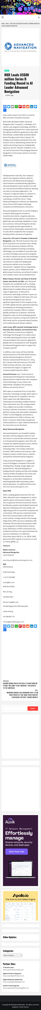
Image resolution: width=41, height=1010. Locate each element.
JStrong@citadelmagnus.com (13, 622)
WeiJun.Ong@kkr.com (11, 602)
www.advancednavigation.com (17, 487)
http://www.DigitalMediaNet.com (14, 982)
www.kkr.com (29, 539)
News (7, 70)
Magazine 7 (16, 1007)
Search (32, 708)
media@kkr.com (9, 582)
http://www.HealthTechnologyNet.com (16, 988)
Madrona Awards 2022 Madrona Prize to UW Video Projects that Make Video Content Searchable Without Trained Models (22, 693)
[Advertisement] (20, 654)
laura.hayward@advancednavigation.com (17, 560)
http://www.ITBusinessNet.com (13, 970)
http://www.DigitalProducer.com (13, 976)
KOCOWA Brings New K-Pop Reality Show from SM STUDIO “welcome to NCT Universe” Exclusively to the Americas (20, 684)
